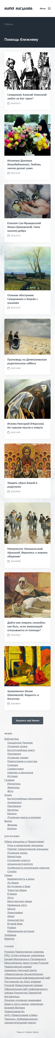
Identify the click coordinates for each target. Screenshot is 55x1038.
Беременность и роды (20, 878)
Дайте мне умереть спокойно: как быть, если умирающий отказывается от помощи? (26, 626)
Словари (12, 765)
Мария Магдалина (18, 8)
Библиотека (11, 738)
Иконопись (14, 783)
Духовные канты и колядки (24, 817)
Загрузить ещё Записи (27, 720)
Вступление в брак (18, 886)
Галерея (9, 780)
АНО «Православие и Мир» (21, 1015)
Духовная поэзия (17, 757)
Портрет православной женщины (27, 849)
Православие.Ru (14, 1011)
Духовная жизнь (17, 746)
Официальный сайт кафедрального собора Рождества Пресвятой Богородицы (26, 993)
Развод (11, 927)
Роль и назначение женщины (25, 845)
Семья (8, 875)
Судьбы (12, 871)
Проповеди (14, 753)
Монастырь (14, 856)
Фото (10, 791)
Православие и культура (22, 761)
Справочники (15, 768)
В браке (12, 893)
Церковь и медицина (20, 772)
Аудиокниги (14, 802)
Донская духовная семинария (22, 1000)
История (12, 776)
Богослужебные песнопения (24, 798)
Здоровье (10, 935)
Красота (9, 938)
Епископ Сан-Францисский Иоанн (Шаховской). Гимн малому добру (24, 226)
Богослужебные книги (21, 750)
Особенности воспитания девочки (28, 867)
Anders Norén (32, 1032)
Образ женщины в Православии (24, 841)
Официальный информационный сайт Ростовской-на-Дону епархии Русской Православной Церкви (27, 981)
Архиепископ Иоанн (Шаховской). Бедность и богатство (23, 694)
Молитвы (12, 809)
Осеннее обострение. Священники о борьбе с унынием (22, 299)
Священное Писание (20, 742)
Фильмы (12, 824)
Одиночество (15, 920)
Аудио (8, 795)
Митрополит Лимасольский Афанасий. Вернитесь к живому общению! (27, 552)
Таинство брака (17, 890)
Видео (8, 821)
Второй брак (15, 923)
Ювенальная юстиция (20, 931)
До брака (13, 882)
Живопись (13, 787)
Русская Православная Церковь (24, 951)
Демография (15, 912)
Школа (11, 908)
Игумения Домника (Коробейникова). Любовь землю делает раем (24, 164)
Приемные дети (17, 905)
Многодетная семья (19, 901)
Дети (10, 897)
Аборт (11, 916)
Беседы (12, 813)
